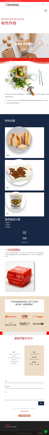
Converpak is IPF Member (11, 426)
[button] (1, 45)
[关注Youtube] (38, 364)
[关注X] (33, 364)
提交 (41, 403)
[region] (24, 45)
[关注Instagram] (30, 364)
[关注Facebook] (36, 364)
